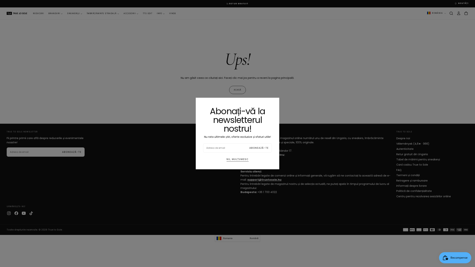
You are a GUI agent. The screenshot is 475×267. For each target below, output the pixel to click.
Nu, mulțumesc (238, 159)
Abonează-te (259, 147)
